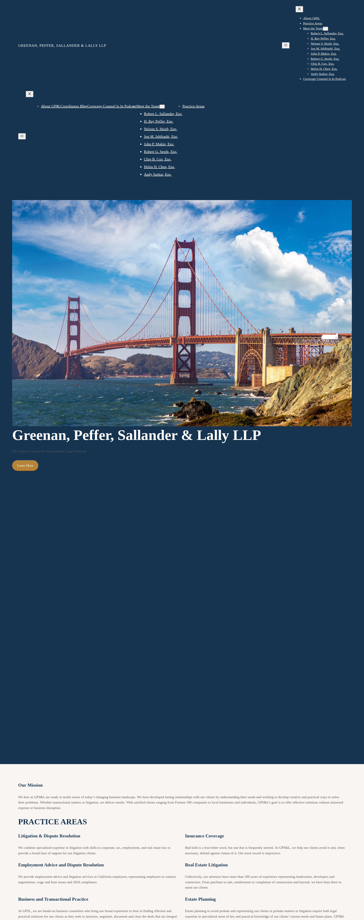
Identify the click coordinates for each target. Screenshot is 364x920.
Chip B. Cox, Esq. (157, 159)
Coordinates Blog (73, 106)
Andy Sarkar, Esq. (158, 174)
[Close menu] (299, 9)
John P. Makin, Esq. (159, 144)
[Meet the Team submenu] (325, 29)
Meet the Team (147, 106)
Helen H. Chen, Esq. (159, 167)
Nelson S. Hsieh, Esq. (160, 129)
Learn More (25, 465)
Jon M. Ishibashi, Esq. (161, 136)
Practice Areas (193, 106)
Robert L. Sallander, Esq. (163, 114)
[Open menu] (285, 45)
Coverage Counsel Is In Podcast (111, 106)
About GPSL (50, 106)
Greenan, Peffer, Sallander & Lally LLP (62, 45)
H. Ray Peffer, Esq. (158, 121)
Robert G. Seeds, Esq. (160, 151)
